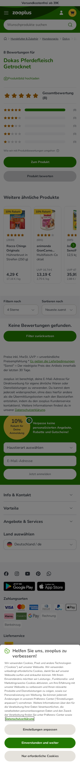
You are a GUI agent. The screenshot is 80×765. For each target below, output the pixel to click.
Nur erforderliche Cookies (40, 756)
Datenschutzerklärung (20, 719)
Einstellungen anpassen (40, 729)
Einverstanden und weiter (40, 743)
